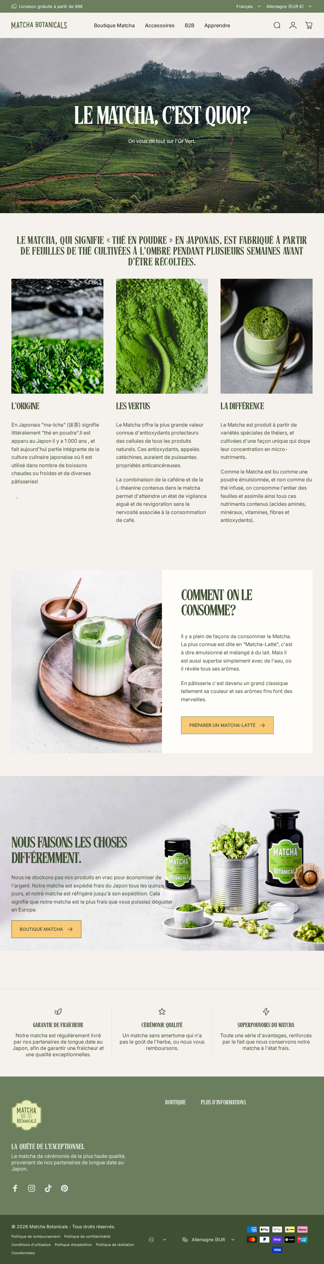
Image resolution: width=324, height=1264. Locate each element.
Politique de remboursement (35, 1236)
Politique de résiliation (115, 1244)
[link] (57, 336)
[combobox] (249, 6)
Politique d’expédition (73, 1244)
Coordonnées (23, 1253)
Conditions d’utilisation (31, 1244)
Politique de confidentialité (87, 1236)
